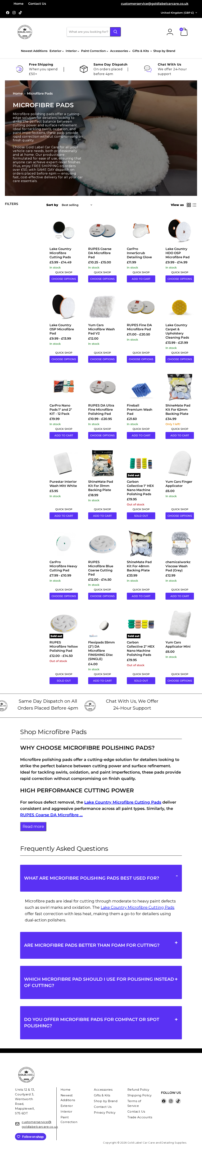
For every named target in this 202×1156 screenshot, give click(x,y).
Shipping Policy (139, 1095)
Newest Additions (34, 51)
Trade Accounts (139, 1117)
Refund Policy (138, 1089)
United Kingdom (177, 12)
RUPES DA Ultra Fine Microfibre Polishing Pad (101, 410)
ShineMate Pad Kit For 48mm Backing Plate (139, 566)
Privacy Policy (104, 1112)
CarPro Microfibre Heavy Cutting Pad (63, 566)
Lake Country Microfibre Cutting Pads (60, 253)
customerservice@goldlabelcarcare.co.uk (154, 4)
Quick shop (63, 272)
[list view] (194, 205)
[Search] (115, 31)
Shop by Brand (164, 51)
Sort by (52, 205)
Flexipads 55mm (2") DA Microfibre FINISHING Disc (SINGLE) (101, 650)
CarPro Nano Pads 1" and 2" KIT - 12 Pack (61, 410)
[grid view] (189, 205)
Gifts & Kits (141, 51)
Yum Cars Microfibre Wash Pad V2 (101, 329)
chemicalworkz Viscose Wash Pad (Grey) (178, 566)
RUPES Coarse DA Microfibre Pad (99, 253)
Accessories (119, 51)
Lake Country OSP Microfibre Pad (62, 329)
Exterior (56, 51)
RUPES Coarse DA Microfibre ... (51, 814)
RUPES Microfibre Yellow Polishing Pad (64, 646)
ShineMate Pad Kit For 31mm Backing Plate (100, 486)
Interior (72, 51)
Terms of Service (134, 1103)
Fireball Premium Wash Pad (139, 410)
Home (18, 4)
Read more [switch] (33, 826)
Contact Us (37, 4)
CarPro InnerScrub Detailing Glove (139, 253)
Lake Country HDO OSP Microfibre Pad (178, 253)
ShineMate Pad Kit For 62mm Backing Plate (178, 410)
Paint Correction (94, 51)
